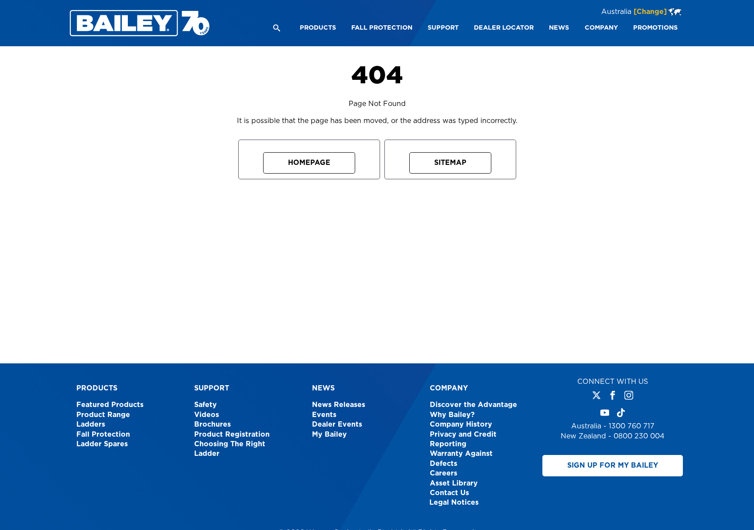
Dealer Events (337, 424)
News (323, 388)
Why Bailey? (452, 414)
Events (324, 414)
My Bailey (329, 434)
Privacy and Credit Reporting (463, 439)
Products (96, 388)
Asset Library (454, 483)
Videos (206, 414)
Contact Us (449, 492)
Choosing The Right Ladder (229, 449)
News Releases (338, 404)
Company (449, 388)
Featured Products (110, 404)
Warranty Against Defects (461, 458)
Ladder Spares (102, 444)
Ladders (90, 424)
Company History (461, 424)
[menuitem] (317, 28)
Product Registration (232, 434)
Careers (443, 473)
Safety (205, 404)
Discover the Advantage (473, 404)
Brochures (212, 424)
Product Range (103, 414)
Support (211, 388)
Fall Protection (103, 434)
